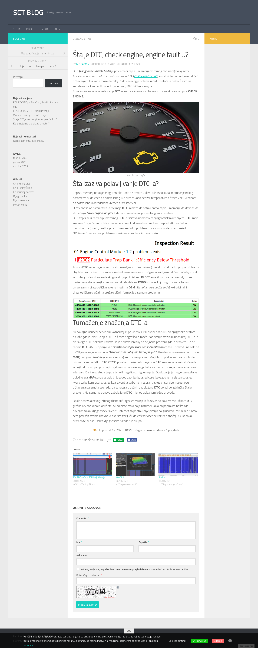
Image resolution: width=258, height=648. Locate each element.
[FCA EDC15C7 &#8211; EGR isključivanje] (92, 464)
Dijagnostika (82, 39)
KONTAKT (43, 29)
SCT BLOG (28, 12)
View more (29, 645)
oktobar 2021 (20, 166)
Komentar (82, 518)
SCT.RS (17, 29)
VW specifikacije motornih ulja (29, 115)
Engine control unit (145, 76)
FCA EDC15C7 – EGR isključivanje (89, 477)
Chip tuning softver (23, 192)
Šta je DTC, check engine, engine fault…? (35, 119)
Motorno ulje (20, 205)
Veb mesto (82, 555)
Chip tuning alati (22, 184)
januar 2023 (19, 162)
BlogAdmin (82, 64)
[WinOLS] (135, 464)
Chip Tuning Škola (22, 188)
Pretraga (18, 77)
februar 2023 (20, 158)
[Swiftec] (178, 464)
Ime (79, 542)
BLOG (29, 29)
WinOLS (120, 477)
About (58, 29)
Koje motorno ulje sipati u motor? (31, 123)
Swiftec (162, 477)
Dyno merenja (21, 200)
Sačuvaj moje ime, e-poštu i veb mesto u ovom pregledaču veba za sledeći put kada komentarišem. (135, 569)
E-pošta (143, 542)
